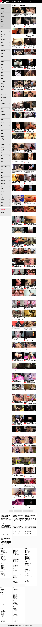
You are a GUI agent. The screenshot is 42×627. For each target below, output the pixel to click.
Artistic (5, 42)
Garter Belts (15, 582)
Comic (14, 553)
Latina (17, 37)
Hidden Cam (5, 144)
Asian (15, 26)
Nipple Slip (2, 589)
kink (33, 245)
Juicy (5, 156)
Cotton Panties (5, 81)
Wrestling (14, 620)
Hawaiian (26, 556)
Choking (2, 576)
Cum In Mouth (5, 95)
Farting (5, 119)
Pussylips (2, 598)
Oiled (1, 594)
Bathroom (2, 14)
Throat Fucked (15, 594)
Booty (5, 64)
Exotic (5, 113)
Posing (5, 205)
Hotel (5, 145)
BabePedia (2, 210)
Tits (33, 141)
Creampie (5, 84)
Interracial (2, 18)
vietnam (33, 508)
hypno (20, 224)
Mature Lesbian (5, 174)
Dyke (5, 106)
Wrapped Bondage (16, 619)
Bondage (5, 61)
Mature (21, 120)
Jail (5, 152)
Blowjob (17, 47)
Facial (32, 203)
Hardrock (5, 139)
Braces (2, 565)
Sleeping (2, 27)
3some (5, 33)
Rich (1, 604)
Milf (23, 152)
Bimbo (5, 58)
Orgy (5, 194)
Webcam (32, 16)
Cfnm (5, 73)
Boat (5, 59)
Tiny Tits (14, 596)
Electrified (5, 109)
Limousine (26, 570)
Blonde (17, 140)
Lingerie (5, 167)
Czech (22, 308)
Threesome (35, 37)
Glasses (26, 551)
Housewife (5, 147)
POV (34, 309)
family (22, 204)
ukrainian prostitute (36, 508)
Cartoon (32, 47)
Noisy (5, 188)
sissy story (33, 183)
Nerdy (5, 186)
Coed (13, 552)
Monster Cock (5, 180)
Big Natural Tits (3, 563)
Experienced (5, 114)
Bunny (2, 569)
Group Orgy (5, 134)
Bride (1, 566)
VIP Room (14, 609)
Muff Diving (5, 183)
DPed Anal (14, 565)
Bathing (2, 556)
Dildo (5, 102)
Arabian (5, 40)
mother (35, 26)
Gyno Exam (5, 136)
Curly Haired (15, 561)
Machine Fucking (5, 171)
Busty (5, 69)
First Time (5, 122)
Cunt (13, 560)
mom (33, 26)
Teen (33, 37)
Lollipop (5, 169)
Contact (31, 625)
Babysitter (5, 47)
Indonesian (27, 563)
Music (30, 256)
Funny (5, 130)
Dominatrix (5, 105)
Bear (1, 558)
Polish (5, 202)
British (2, 567)
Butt (5, 70)
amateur (31, 68)
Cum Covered (5, 92)
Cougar (5, 83)
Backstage (5, 48)
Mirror (26, 581)
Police (5, 200)
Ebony (5, 108)
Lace (5, 160)
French (5, 128)
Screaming (2, 610)
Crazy (13, 555)
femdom (33, 194)
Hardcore (22, 16)
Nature (5, 185)
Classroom (14, 550)
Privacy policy (27, 625)
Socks (1, 619)
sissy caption (30, 183)
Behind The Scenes (5, 55)
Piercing (2, 19)
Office (18, 298)
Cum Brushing (5, 91)
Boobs (2, 21)
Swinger (21, 298)
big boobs (21, 402)
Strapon (20, 161)
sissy (28, 183)
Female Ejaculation (16, 574)
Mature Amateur (27, 576)
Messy (26, 579)
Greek (5, 133)
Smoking (2, 616)
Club (5, 76)
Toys (29, 89)
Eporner (13, 47)
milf (33, 68)
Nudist (5, 189)
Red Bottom (2, 603)
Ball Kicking (5, 51)
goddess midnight (23, 329)
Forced (5, 127)
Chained (5, 75)
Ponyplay (5, 203)
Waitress (14, 614)
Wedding (14, 616)
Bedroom (2, 24)
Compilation (20, 508)
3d (5, 31)
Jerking (5, 153)
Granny (33, 276)
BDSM (30, 173)
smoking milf (21, 497)
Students (18, 350)
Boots (5, 62)
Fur (5, 131)
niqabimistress (30, 340)
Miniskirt (5, 178)
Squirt (1, 621)
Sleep (20, 350)
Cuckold (5, 89)
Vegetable (14, 608)
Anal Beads (5, 37)
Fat (16, 350)
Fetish (18, 26)
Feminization (15, 575)
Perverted (5, 199)
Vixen (14, 610)
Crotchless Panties (5, 87)
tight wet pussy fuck (19, 131)
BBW (16, 266)
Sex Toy (15, 319)
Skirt (1, 613)
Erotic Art (5, 111)
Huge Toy (5, 149)
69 (5, 36)
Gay (26, 434)
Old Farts (5, 191)
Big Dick (15, 16)
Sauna (1, 609)
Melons (5, 175)
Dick (5, 100)
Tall (13, 593)
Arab (31, 131)
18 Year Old (5, 34)
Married (5, 172)
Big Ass (27, 47)
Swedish (14, 589)
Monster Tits (5, 181)
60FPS (34, 47)
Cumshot (20, 16)
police (33, 110)
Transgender (22, 37)
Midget (5, 177)
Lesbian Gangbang (5, 166)
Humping (26, 559)
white (20, 204)
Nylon (34, 297)
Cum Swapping (15, 559)
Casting (2, 573)
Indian (30, 194)
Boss (5, 65)
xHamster (13, 161)
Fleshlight (14, 577)
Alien (1, 551)
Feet (5, 120)
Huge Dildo (27, 558)
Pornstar (21, 47)
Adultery (2, 550)
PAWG (22, 161)
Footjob (5, 125)
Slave (1, 614)
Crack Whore (15, 554)
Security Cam (3, 611)
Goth (26, 552)
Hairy (5, 138)
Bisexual (19, 193)
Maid (26, 575)
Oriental (2, 11)
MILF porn (2, 212)
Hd (5, 141)
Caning (5, 72)
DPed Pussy (14, 566)
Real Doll (2, 601)
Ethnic (14, 570)
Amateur (2, 8)
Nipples (2, 590)
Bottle (5, 67)
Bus (1, 10)
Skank (2, 612)
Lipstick (26, 571)
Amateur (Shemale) (17, 183)
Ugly (13, 602)
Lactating (5, 161)
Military (26, 580)
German (24, 454)
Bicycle (5, 56)
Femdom (32, 173)
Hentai (5, 142)
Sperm (2, 620)
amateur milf (29, 508)
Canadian (36, 276)
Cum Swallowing (5, 97)
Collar (5, 80)
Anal (20, 37)
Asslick (5, 44)
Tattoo (2, 6)
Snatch (2, 618)
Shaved (2, 26)
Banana (5, 53)
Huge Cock (2, 23)
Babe (16, 120)
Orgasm (5, 192)
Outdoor (5, 196)
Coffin (5, 78)
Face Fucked (5, 116)
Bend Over (2, 559)
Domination (5, 103)
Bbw (1, 557)
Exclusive (35, 16)
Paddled (5, 197)
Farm (5, 117)
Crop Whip (5, 86)
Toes (13, 597)
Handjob (18, 67)
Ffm (13, 576)
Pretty (2, 13)
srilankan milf (33, 340)
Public (19, 120)
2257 (23, 625)
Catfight (2, 574)
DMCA (20, 625)
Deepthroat (2, 16)
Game (14, 581)
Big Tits (27, 141)
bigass (34, 110)
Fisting (5, 123)
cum (23, 402)
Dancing (5, 98)
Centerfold (2, 575)
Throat (14, 595)
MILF (29, 26)
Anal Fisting (5, 39)
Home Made (27, 557)
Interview (5, 150)
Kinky (5, 158)
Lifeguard (26, 569)
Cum (13, 558)
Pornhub (13, 16)
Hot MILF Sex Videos (6, 1)
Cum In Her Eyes (5, 94)
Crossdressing (15, 557)
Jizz (5, 155)
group (34, 350)
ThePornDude (3, 213)
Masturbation (21, 26)
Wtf (13, 621)
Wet (13, 618)
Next (31, 510)
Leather (5, 163)
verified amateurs (36, 68)
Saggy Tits (2, 607)
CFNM (35, 173)
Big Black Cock (3, 561)
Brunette (17, 256)
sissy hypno (34, 256)
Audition (5, 45)
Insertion (26, 564)
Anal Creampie (3, 552)
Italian (26, 565)
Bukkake (28, 465)
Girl (25, 550)
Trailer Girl (14, 598)
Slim (1, 615)
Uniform (30, 110)
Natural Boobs (27, 585)
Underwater (15, 603)
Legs (5, 164)
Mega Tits (26, 577)
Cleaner (14, 551)
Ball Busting (5, 50)
